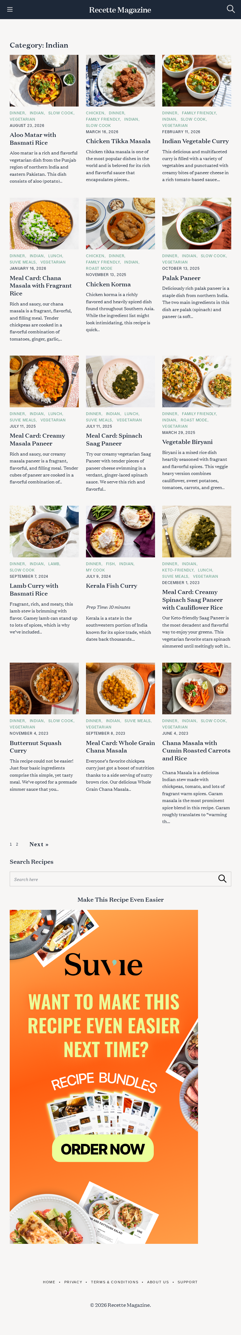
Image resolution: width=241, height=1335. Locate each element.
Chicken (95, 113)
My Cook (95, 570)
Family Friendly (103, 119)
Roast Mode (99, 268)
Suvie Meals (23, 262)
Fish (110, 563)
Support (188, 1282)
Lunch (55, 255)
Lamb (53, 563)
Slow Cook (60, 113)
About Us (158, 1282)
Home (49, 1282)
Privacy (73, 1282)
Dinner (17, 113)
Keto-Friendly (178, 570)
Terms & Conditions (114, 1282)
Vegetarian (22, 119)
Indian (37, 113)
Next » (39, 844)
